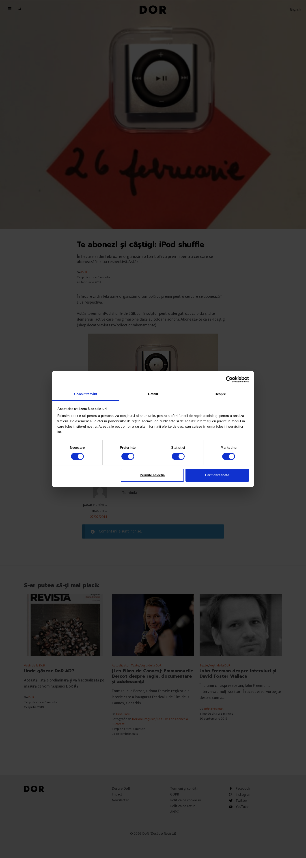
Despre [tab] (220, 394)
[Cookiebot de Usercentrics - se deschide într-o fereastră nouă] (229, 379)
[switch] (127, 456)
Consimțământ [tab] (85, 394)
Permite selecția (152, 475)
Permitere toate (217, 475)
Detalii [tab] (153, 394)
